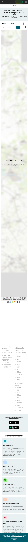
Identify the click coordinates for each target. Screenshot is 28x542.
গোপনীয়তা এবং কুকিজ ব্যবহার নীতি (20, 535)
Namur (18, 366)
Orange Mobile (7, 366)
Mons (18, 369)
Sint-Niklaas (19, 402)
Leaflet (3, 297)
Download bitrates (21, 27)
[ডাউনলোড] (14, 422)
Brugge (18, 364)
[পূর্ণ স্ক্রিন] (25, 23)
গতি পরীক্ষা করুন (18, 2)
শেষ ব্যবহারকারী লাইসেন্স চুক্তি (19, 536)
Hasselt (18, 377)
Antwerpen (19, 358)
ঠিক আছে (14, 539)
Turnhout (19, 410)
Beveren (18, 405)
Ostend (18, 379)
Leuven (18, 367)
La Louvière (19, 374)
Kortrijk (18, 376)
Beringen (19, 408)
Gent (18, 359)
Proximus (6, 367)
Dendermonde (20, 407)
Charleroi (19, 361)
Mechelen (19, 372)
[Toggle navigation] (2, 2)
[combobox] (4, 23)
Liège (18, 362)
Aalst (18, 371)
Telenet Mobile (7, 364)
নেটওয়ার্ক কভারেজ (18, 27)
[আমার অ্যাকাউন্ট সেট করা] (26, 2)
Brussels (19, 356)
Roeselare (19, 404)
